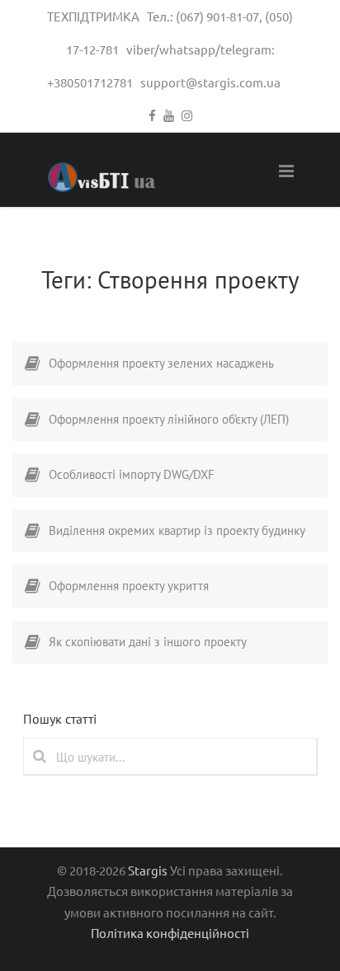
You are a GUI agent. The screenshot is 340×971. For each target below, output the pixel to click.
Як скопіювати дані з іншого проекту (148, 642)
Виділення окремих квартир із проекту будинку (177, 530)
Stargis (148, 870)
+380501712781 (90, 82)
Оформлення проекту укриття (129, 585)
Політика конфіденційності (170, 933)
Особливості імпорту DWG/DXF (132, 474)
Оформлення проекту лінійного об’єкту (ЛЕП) (169, 419)
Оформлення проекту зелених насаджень (161, 363)
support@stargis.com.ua (210, 82)
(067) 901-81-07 (217, 16)
